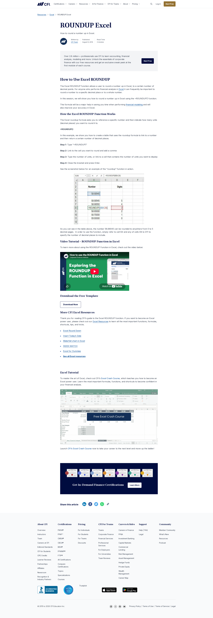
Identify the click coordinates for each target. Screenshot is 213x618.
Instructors (41, 534)
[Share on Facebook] (90, 505)
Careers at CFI (43, 543)
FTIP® (60, 555)
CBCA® (61, 543)
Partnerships (42, 564)
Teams (101, 530)
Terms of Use (147, 606)
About (125, 4)
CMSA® (61, 538)
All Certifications (64, 560)
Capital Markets (125, 543)
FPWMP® (61, 551)
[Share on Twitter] (96, 505)
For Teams (82, 538)
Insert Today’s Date (72, 336)
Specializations (64, 575)
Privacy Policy (135, 606)
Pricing (135, 4)
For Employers (104, 550)
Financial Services (105, 538)
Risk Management (126, 554)
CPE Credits (42, 555)
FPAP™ (60, 534)
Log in (158, 4)
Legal (141, 534)
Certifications (59, 4)
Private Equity (124, 567)
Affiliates (40, 568)
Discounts (82, 543)
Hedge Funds (124, 562)
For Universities (104, 554)
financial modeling (134, 104)
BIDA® (60, 547)
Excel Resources (100, 321)
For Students (83, 534)
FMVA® (61, 530)
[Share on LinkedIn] (84, 505)
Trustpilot (83, 586)
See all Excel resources (74, 356)
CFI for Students (44, 551)
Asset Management (126, 558)
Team (39, 538)
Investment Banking (126, 538)
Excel (121, 89)
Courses (61, 579)
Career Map (123, 578)
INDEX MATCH (70, 346)
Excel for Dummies (72, 351)
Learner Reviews (44, 560)
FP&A (121, 534)
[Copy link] (108, 505)
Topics (60, 571)
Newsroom (41, 572)
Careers (72, 4)
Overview (41, 530)
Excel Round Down (72, 330)
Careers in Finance (126, 530)
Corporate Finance (106, 534)
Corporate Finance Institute (44, 4)
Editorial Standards (45, 547)
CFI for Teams (113, 4)
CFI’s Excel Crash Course (80, 448)
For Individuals (84, 530)
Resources (83, 4)
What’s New (164, 534)
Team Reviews (104, 558)
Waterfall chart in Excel (74, 341)
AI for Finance (97, 4)
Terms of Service (162, 606)
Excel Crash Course (110, 378)
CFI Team (74, 42)
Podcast (162, 543)
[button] (151, 3)
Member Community (167, 530)
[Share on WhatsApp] (102, 505)
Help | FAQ (143, 530)
